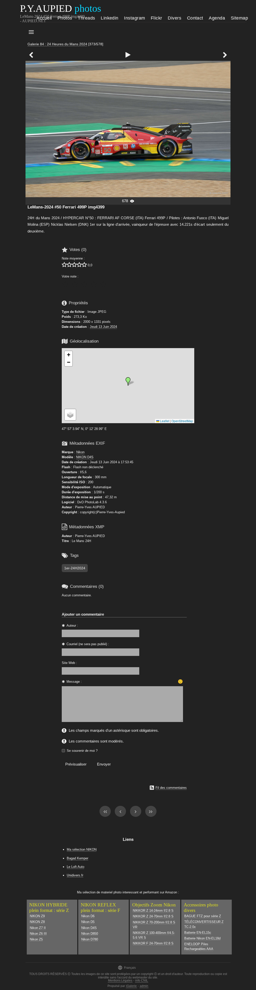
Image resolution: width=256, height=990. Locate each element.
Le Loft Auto (75, 867)
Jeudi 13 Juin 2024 (103, 327)
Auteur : (72, 625)
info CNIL (141, 980)
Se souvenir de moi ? (82, 751)
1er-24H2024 (74, 568)
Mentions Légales (120, 980)
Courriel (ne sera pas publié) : (87, 644)
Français (127, 967)
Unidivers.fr (75, 875)
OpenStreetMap (182, 421)
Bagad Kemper (77, 858)
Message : (74, 681)
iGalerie (131, 985)
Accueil (44, 18)
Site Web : (69, 663)
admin (144, 985)
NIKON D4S (85, 457)
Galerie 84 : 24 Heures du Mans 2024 (57, 44)
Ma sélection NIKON (81, 849)
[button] (128, 381)
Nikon (80, 452)
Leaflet (164, 421)
